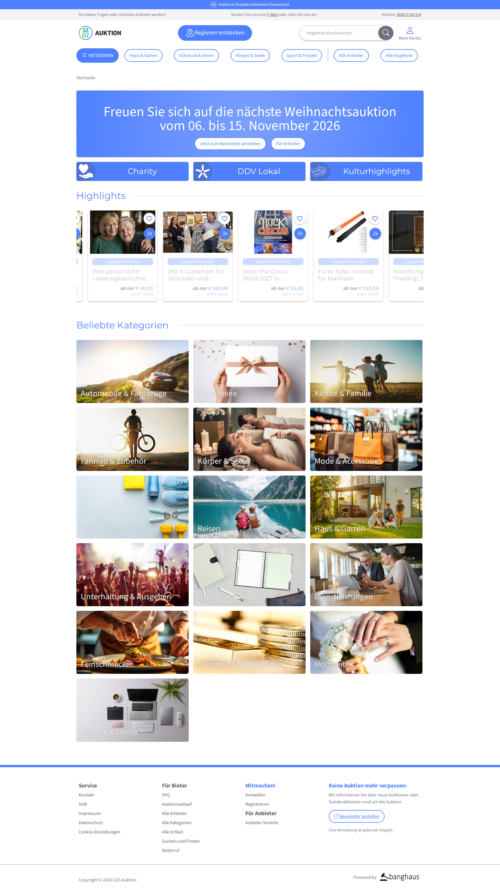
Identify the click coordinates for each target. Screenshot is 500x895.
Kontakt (86, 795)
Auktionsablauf (177, 804)
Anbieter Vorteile (261, 823)
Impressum (90, 813)
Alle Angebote (399, 55)
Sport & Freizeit (302, 55)
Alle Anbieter (351, 55)
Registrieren (257, 804)
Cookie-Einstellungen (99, 832)
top (481, 877)
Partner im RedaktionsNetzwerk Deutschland (254, 5)
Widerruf (170, 850)
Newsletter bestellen (359, 816)
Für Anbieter (288, 143)
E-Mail (272, 15)
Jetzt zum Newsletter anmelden (230, 143)
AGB (83, 804)
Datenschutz (91, 823)
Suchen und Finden (181, 841)
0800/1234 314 (409, 15)
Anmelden (255, 795)
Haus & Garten (143, 55)
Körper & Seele (250, 55)
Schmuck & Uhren (196, 55)
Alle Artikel (172, 832)
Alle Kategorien (177, 823)
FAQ (166, 795)
